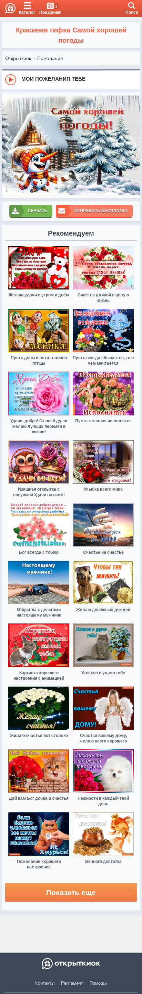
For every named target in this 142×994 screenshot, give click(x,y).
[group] (71, 79)
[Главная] (8, 8)
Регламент (72, 983)
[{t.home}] (71, 963)
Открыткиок (18, 58)
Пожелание (50, 58)
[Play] (10, 79)
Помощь (98, 983)
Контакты (44, 983)
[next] (133, 145)
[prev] (8, 145)
